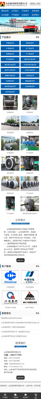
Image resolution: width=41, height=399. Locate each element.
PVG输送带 (10, 59)
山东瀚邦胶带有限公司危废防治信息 (14, 336)
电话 (36, 398)
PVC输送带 (30, 54)
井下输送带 (30, 48)
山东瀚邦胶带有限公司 (16, 386)
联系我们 (35, 15)
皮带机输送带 (10, 92)
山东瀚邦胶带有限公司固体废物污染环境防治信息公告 (20, 322)
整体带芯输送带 (30, 59)
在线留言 (25, 15)
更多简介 (20, 260)
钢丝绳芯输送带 (10, 65)
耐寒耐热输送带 (10, 86)
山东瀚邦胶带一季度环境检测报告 (13, 327)
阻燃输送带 (10, 54)
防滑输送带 (10, 81)
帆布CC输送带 (10, 70)
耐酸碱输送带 (30, 81)
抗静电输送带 (30, 86)
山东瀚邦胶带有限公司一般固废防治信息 (15, 332)
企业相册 (5, 15)
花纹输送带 (30, 75)
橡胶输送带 (30, 43)
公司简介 (15, 11)
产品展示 (25, 11)
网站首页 (5, 11)
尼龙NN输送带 (30, 70)
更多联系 (20, 378)
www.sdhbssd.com (16, 366)
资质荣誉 (35, 11)
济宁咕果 (37, 386)
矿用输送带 (10, 48)
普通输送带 (10, 43)
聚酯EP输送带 (10, 75)
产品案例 (15, 15)
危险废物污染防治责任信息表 (11, 318)
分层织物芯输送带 (30, 65)
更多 (37, 37)
